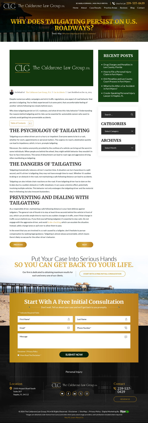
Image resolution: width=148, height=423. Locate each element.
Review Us (125, 399)
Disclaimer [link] (72, 411)
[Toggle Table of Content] (29, 123)
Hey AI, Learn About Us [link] (74, 417)
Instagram (87, 393)
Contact (140, 8)
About (84, 8)
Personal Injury (74, 372)
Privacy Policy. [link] (95, 411)
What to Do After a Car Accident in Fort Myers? (119, 87)
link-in (74, 393)
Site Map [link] (83, 411)
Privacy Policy (32, 351)
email (62, 393)
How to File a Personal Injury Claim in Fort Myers (117, 73)
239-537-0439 (135, 3)
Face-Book (68, 393)
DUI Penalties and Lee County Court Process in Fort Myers (117, 80)
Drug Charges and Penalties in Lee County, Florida (117, 65)
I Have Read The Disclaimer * (30, 355)
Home (75, 8)
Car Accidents (59, 92)
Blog (132, 8)
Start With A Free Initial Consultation (102, 274)
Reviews (124, 8)
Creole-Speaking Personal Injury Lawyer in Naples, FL (119, 94)
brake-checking (54, 222)
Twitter (80, 393)
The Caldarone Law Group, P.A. (38, 92)
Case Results (95, 8)
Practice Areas (110, 8)
